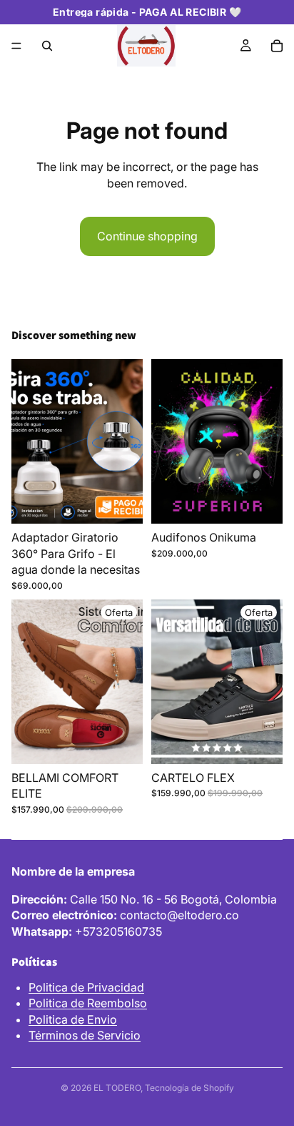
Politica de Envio (73, 1019)
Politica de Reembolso (88, 1003)
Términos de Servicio (85, 1035)
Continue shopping (147, 236)
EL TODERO (117, 1087)
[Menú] (16, 45)
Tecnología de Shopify (189, 1087)
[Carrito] (277, 46)
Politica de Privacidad (86, 987)
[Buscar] (47, 46)
